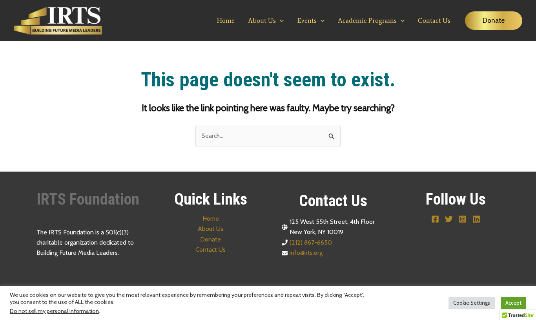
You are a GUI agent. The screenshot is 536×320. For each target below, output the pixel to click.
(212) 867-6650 (311, 242)
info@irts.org (306, 252)
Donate (210, 239)
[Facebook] (435, 219)
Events (307, 20)
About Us (262, 20)
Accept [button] (513, 303)
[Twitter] (449, 219)
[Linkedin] (476, 219)
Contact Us (434, 20)
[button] (280, 20)
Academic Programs (367, 20)
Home (226, 20)
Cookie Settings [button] (471, 303)
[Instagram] (463, 219)
